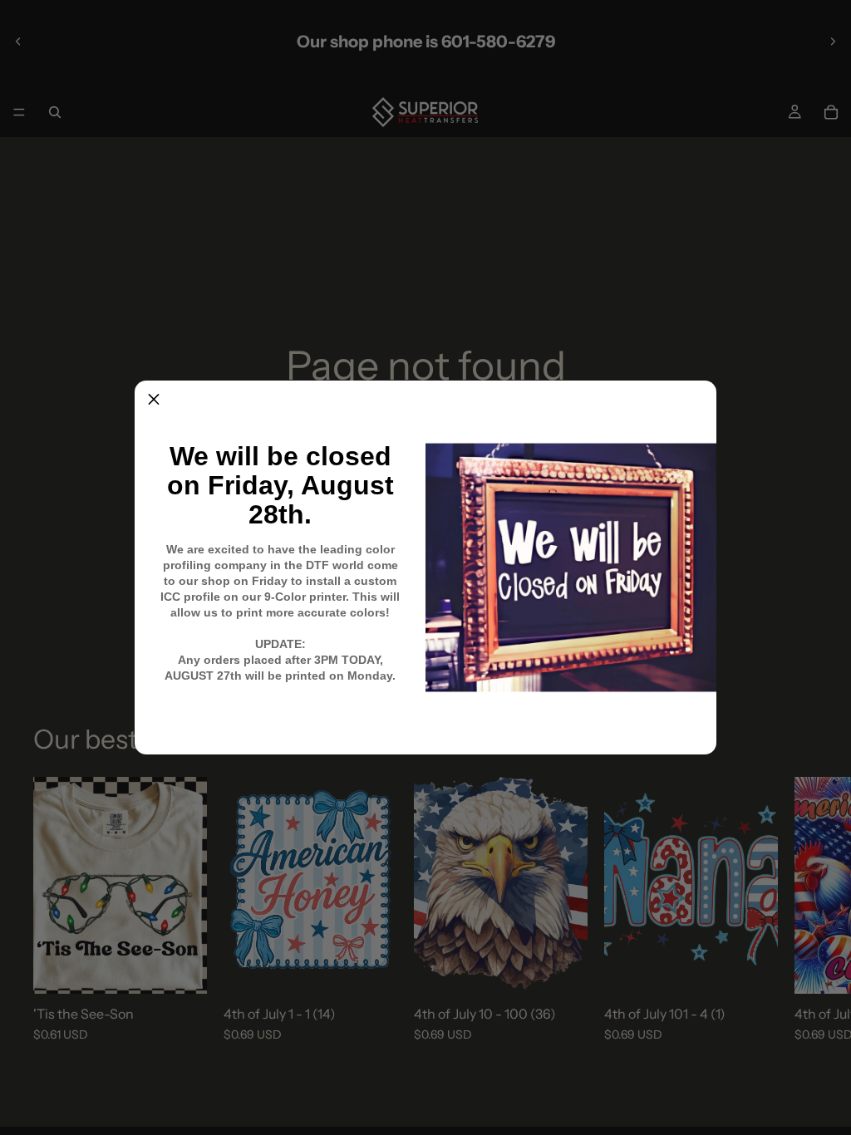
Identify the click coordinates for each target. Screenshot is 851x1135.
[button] (153, 399)
